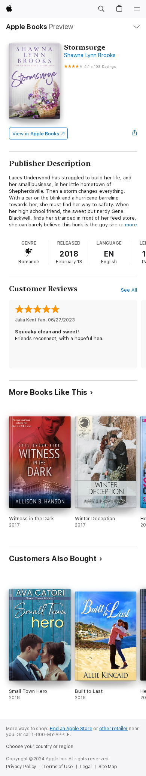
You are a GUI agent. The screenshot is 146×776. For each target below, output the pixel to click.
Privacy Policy (21, 766)
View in (35, 133)
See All (129, 290)
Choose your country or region (39, 746)
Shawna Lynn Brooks (90, 55)
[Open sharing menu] (134, 133)
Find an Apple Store (71, 728)
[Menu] (137, 9)
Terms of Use (58, 766)
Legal (86, 766)
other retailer (113, 728)
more (131, 224)
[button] (101, 9)
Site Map (107, 766)
